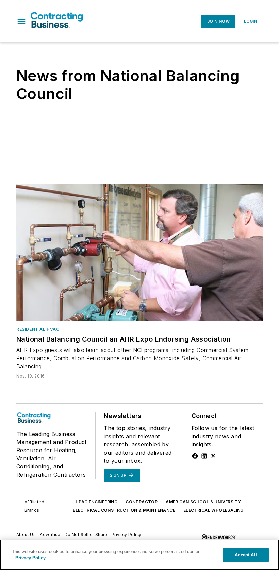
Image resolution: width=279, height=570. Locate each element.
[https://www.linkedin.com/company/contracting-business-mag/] (204, 456)
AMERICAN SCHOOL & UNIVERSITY (203, 501)
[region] (139, 555)
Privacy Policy (127, 534)
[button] (21, 21)
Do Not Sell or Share (86, 534)
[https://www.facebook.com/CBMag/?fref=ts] (195, 456)
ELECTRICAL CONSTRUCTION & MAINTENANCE (124, 510)
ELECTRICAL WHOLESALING (213, 510)
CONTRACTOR (142, 501)
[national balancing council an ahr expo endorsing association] (139, 252)
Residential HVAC (38, 329)
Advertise (50, 534)
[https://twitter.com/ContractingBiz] (213, 456)
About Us (26, 534)
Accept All (246, 554)
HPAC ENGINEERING (96, 501)
